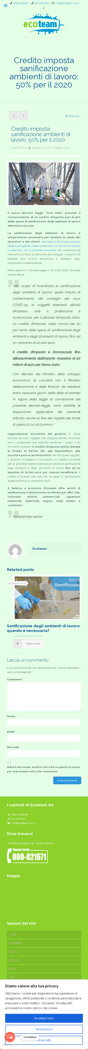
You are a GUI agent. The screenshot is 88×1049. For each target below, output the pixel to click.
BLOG (12, 968)
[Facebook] (44, 8)
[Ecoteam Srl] (44, 24)
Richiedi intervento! (28, 517)
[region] (44, 1014)
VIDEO (13, 951)
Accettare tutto (44, 1018)
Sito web (13, 747)
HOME (13, 934)
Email (11, 731)
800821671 (42, 3)
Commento (15, 679)
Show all (74, 116)
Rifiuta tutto (44, 1040)
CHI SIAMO (15, 943)
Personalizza (44, 1029)
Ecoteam (37, 147)
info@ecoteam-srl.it (67, 3)
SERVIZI (14, 960)
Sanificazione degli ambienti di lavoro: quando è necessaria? (43, 628)
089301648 (20, 3)
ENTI (12, 977)
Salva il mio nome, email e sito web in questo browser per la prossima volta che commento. (43, 769)
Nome (12, 716)
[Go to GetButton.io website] (9, 1045)
